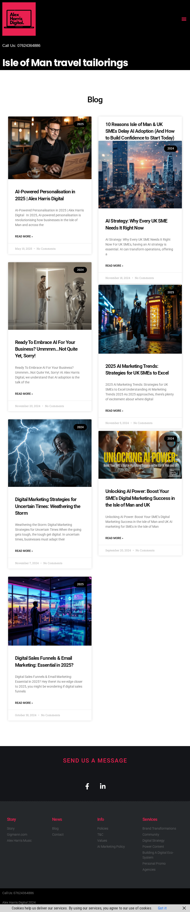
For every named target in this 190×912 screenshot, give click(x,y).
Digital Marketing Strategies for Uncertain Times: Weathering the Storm (47, 506)
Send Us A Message (95, 760)
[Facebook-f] (87, 786)
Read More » (24, 236)
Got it (162, 908)
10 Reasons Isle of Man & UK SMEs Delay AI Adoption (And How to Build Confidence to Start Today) (139, 131)
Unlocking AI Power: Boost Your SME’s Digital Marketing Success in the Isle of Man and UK (140, 498)
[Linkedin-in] (103, 786)
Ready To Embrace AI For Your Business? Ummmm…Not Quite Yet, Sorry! (46, 349)
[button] (184, 19)
